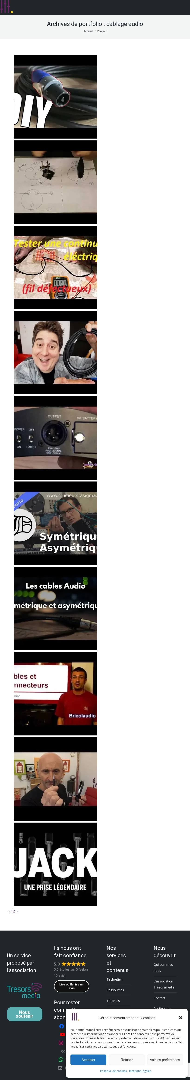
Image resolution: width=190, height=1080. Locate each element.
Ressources (115, 990)
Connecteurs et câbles (47, 704)
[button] (180, 1017)
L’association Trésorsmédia (164, 984)
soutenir (24, 1014)
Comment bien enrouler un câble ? (60, 359)
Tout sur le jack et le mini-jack (55, 789)
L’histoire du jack (40, 874)
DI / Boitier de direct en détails (55, 444)
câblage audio (30, 109)
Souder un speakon (43, 103)
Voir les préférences (165, 1060)
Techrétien (115, 979)
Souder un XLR (38, 188)
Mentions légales (140, 1071)
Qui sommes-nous (164, 967)
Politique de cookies (113, 1071)
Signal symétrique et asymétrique (59, 615)
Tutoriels (113, 1000)
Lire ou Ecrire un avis (71, 986)
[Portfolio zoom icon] (56, 92)
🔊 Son (45, 109)
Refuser (127, 1060)
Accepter (88, 1060)
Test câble (33, 273)
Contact (159, 998)
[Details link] (69, 92)
